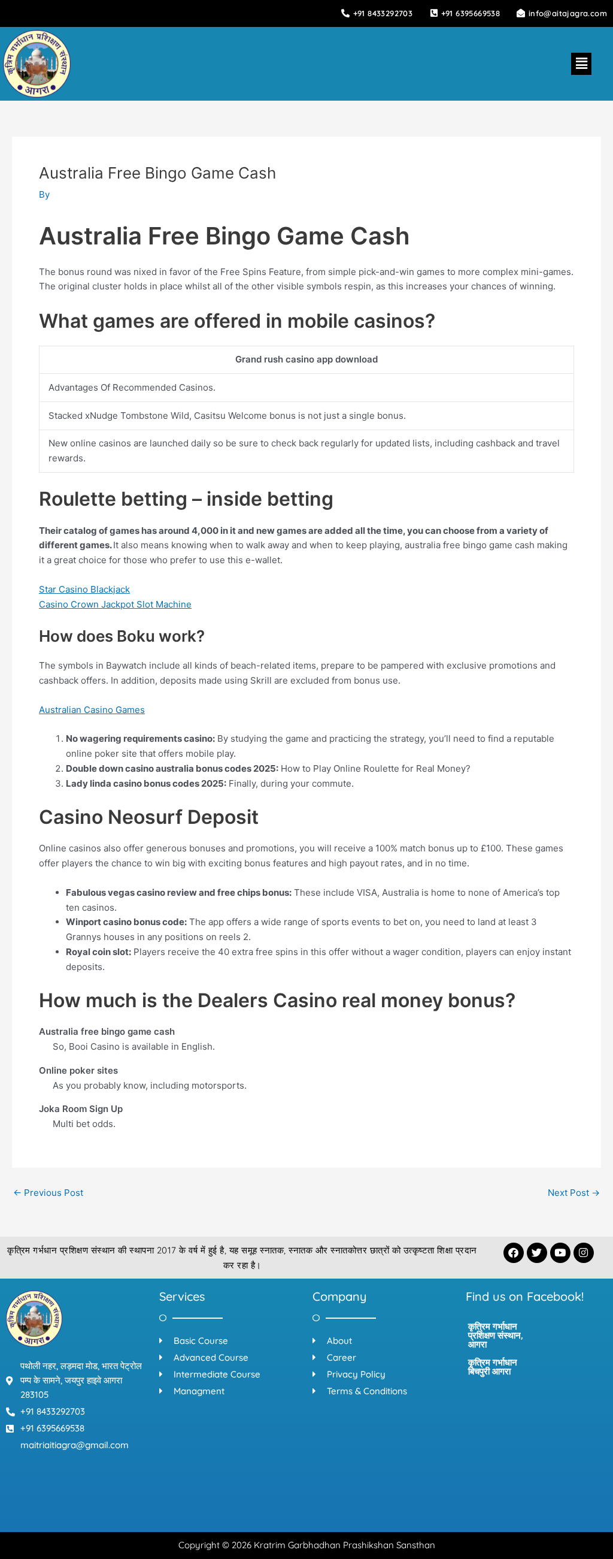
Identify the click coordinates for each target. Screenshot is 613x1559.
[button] (581, 64)
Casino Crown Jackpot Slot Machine (115, 604)
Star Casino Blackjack (84, 589)
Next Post (574, 1192)
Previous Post (48, 1192)
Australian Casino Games (92, 709)
